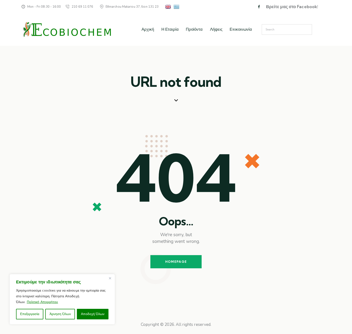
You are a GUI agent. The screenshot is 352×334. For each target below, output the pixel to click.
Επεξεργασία (29, 314)
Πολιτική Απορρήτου (42, 302)
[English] (168, 6)
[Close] (110, 278)
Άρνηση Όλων (60, 314)
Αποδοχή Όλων (92, 314)
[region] (62, 299)
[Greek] (177, 6)
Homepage (176, 262)
